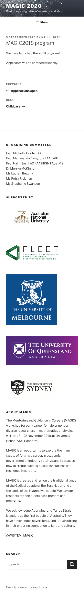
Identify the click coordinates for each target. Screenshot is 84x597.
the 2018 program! (46, 53)
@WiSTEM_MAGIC (19, 535)
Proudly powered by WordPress (26, 587)
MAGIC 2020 (24, 6)
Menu (44, 22)
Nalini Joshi (51, 37)
